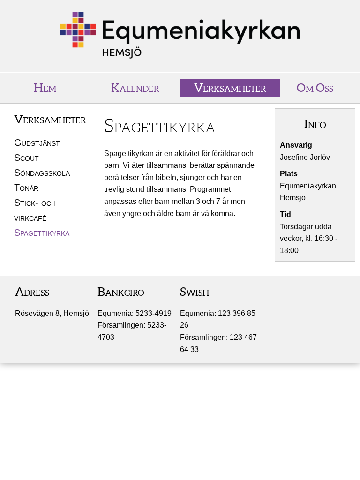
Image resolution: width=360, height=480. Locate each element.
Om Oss (315, 87)
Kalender (135, 87)
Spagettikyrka (41, 232)
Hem (45, 87)
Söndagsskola (42, 172)
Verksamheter (230, 87)
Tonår (26, 187)
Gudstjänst (37, 142)
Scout (26, 157)
